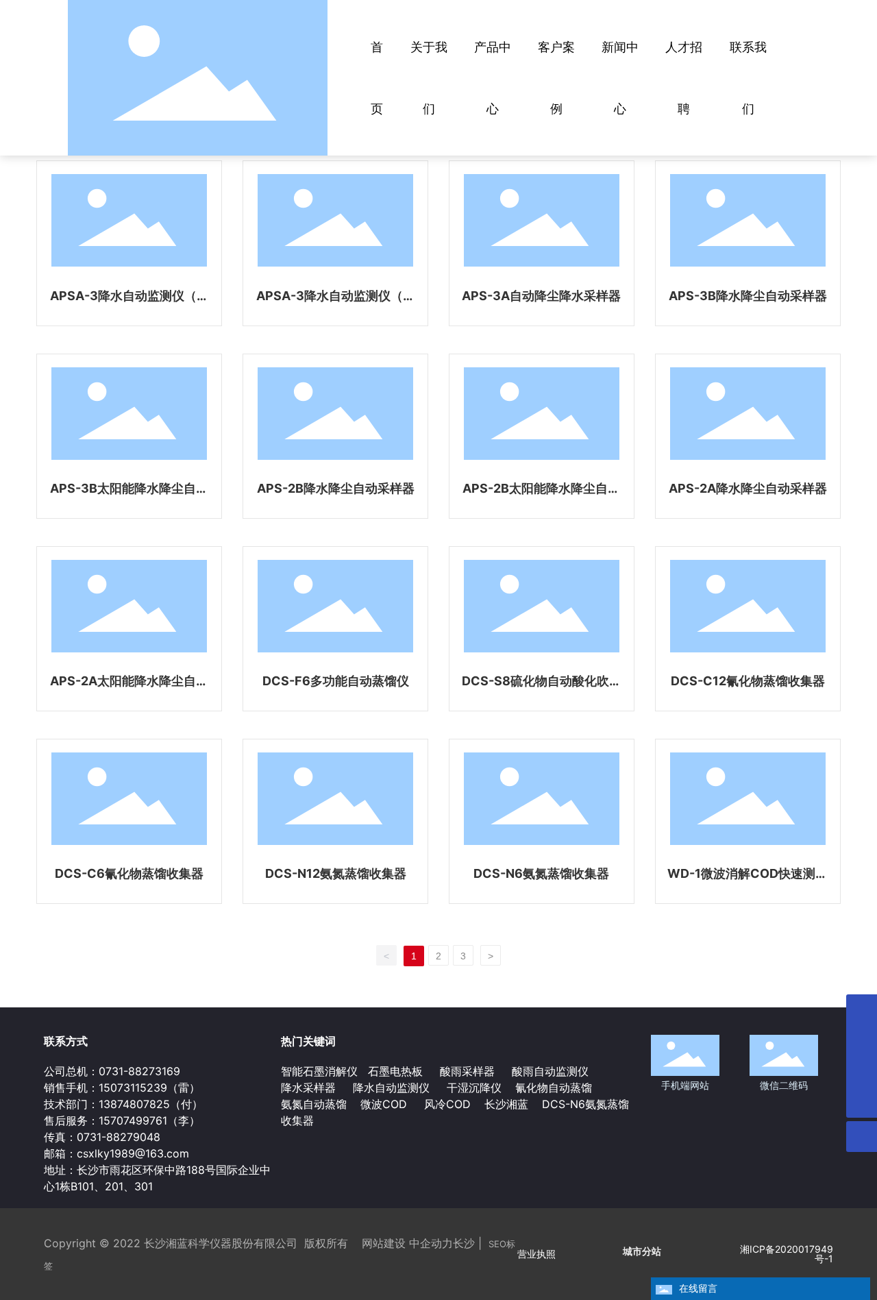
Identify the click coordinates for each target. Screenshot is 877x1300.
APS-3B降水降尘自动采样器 (748, 296)
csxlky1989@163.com (133, 1153)
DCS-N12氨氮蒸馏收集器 (335, 873)
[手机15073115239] (861, 1009)
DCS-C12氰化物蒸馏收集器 (748, 681)
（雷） (183, 1087)
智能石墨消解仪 (319, 1071)
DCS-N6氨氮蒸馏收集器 (541, 873)
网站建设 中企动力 (407, 1243)
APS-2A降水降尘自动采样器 (748, 488)
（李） (183, 1120)
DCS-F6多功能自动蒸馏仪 (335, 681)
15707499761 (133, 1120)
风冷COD (446, 1104)
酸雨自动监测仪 (550, 1071)
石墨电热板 (395, 1071)
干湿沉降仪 (474, 1087)
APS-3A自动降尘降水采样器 (541, 296)
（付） (186, 1104)
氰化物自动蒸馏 (553, 1087)
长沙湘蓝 (504, 1104)
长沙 (464, 1243)
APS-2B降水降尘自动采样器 (336, 488)
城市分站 (642, 1251)
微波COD (383, 1104)
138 (108, 1104)
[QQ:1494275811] (861, 1040)
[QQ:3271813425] (861, 1071)
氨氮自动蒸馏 (315, 1104)
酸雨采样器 (467, 1071)
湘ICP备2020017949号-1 (786, 1253)
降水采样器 (310, 1087)
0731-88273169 (139, 1071)
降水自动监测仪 (391, 1087)
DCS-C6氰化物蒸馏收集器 (129, 873)
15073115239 (133, 1087)
